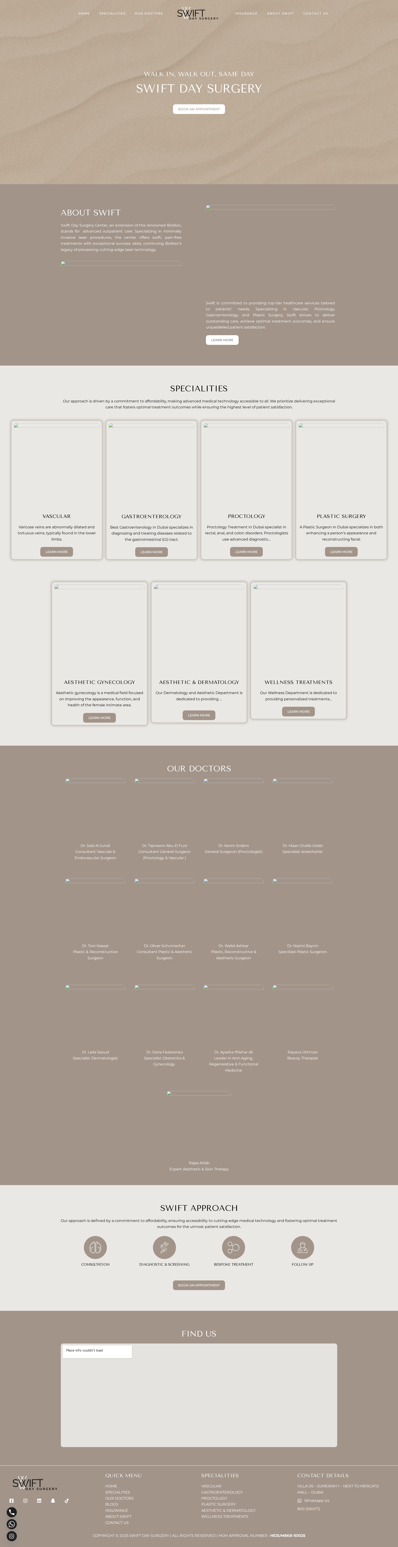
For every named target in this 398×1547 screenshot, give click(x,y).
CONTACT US (315, 13)
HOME (84, 13)
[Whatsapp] (12, 1524)
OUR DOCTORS (149, 13)
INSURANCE (246, 13)
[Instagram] (12, 1536)
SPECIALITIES (112, 13)
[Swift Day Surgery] (197, 13)
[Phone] (12, 1512)
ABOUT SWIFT (280, 13)
